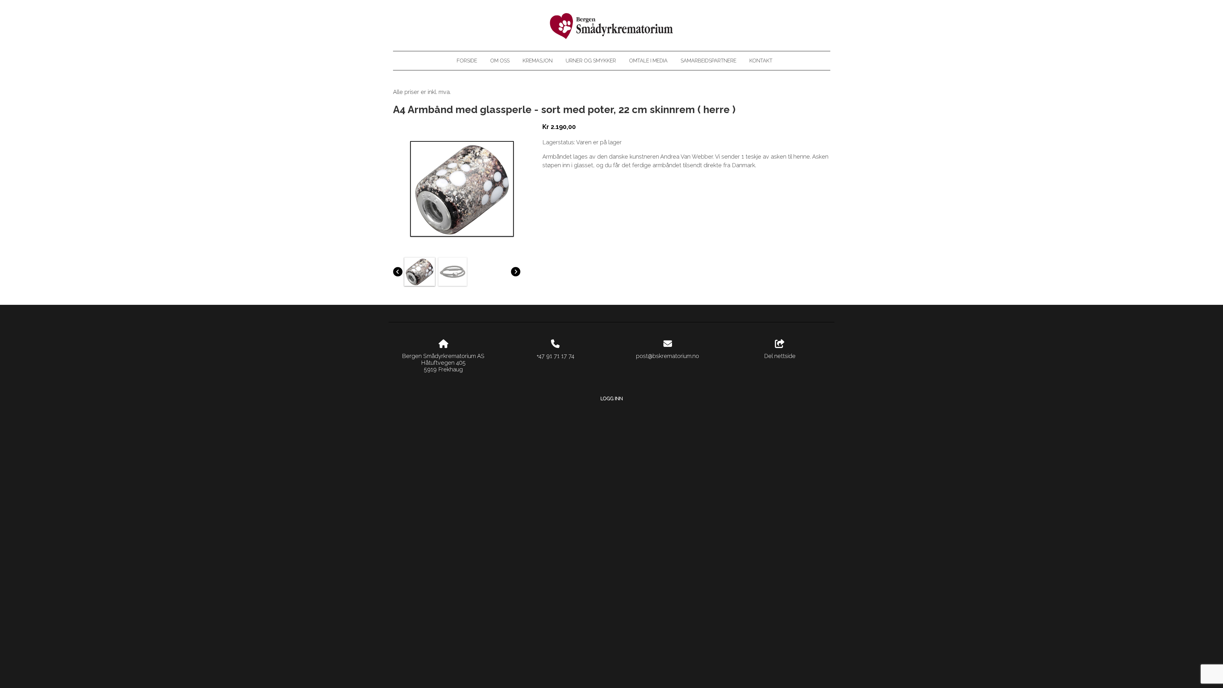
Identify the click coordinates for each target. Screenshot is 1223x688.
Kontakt (760, 61)
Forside (467, 61)
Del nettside (780, 356)
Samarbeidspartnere (708, 61)
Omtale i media (648, 61)
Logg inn (611, 398)
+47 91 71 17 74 (555, 356)
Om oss (500, 61)
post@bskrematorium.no (667, 356)
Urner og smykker (591, 61)
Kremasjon (538, 61)
